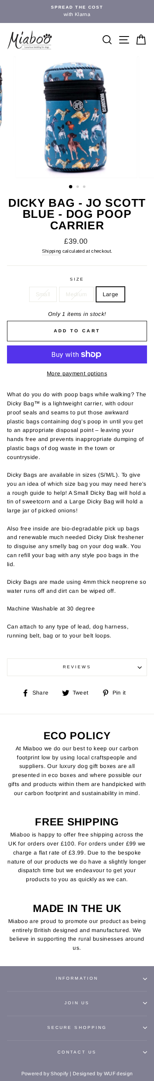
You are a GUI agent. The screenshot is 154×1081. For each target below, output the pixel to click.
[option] (77, 11)
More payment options (77, 373)
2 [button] (78, 187)
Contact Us (77, 1052)
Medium (76, 294)
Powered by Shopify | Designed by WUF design (77, 1073)
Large (111, 294)
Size (77, 279)
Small (43, 294)
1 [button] (71, 187)
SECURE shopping (77, 1027)
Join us (77, 1003)
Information (77, 978)
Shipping (51, 251)
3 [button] (85, 187)
